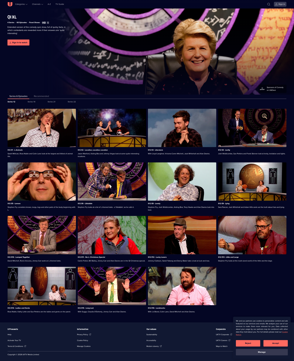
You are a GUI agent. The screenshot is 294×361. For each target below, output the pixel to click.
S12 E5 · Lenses (14, 203)
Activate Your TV (14, 340)
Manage (262, 352)
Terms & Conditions (15, 346)
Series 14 (31, 101)
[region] (262, 338)
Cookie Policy (82, 340)
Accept (275, 343)
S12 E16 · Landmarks (156, 308)
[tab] (41, 97)
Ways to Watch (222, 346)
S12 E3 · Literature (155, 150)
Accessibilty (151, 340)
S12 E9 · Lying (223, 203)
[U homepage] (10, 4)
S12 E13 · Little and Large (228, 257)
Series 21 (51, 101)
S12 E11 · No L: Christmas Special (91, 257)
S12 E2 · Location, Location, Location (93, 150)
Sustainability (151, 334)
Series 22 (72, 101)
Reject (248, 343)
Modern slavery (152, 346)
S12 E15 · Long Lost (86, 308)
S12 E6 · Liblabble (85, 203)
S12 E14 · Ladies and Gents (19, 308)
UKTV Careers (221, 340)
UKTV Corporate (222, 334)
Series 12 (11, 101)
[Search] (268, 4)
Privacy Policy (82, 334)
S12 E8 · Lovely (154, 203)
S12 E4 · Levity (224, 150)
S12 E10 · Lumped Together (19, 257)
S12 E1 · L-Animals (15, 150)
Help (9, 334)
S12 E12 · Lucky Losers (157, 257)
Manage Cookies (83, 346)
